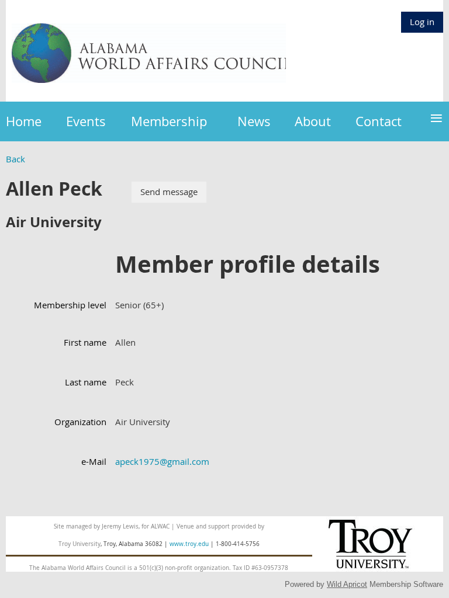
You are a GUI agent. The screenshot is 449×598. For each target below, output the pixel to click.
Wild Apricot (347, 584)
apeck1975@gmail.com (162, 461)
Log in (422, 21)
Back (15, 159)
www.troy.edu (189, 544)
